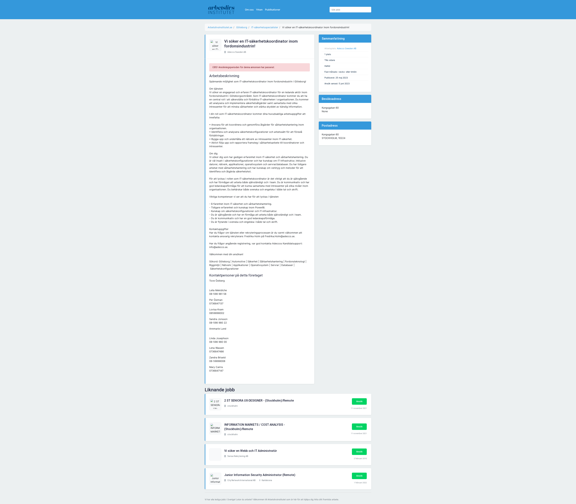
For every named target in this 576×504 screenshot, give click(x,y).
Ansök (359, 401)
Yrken (259, 9)
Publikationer (272, 9)
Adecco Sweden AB (346, 48)
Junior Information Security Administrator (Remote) (259, 475)
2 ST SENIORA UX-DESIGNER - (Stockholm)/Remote (259, 400)
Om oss (249, 9)
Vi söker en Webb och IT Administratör (250, 451)
